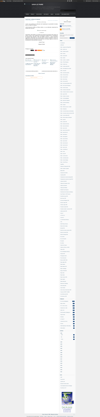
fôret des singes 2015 (63, 202)
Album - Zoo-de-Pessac (64, 162)
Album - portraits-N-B (63, 121)
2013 (61, 367)
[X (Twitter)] (69, 1)
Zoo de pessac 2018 (63, 296)
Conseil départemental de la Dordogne (66, 385)
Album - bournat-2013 (63, 55)
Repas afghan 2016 (63, 262)
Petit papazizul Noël (63, 255)
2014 (61, 365)
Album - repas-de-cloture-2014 (65, 130)
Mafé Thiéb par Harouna (64, 223)
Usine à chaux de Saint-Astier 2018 (65, 289)
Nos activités (39, 14)
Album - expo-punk (63, 70)
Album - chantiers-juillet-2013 (64, 66)
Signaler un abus (50, 416)
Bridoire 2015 (62, 170)
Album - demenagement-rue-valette (65, 68)
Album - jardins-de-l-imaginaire (65, 100)
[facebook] (67, 1)
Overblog (56, 414)
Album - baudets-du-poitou (64, 51)
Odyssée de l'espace (63, 245)
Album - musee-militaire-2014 (64, 115)
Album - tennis (62, 151)
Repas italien (62, 272)
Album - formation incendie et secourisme (66, 91)
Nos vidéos (57, 14)
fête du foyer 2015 (63, 198)
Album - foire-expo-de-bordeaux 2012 (66, 83)
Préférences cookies (70, 416)
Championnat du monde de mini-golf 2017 (66, 179)
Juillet (62, 334)
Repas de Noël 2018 (63, 270)
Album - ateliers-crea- (63, 49)
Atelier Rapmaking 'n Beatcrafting (65, 325)
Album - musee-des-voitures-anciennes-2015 (67, 113)
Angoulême (62, 164)
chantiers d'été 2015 (63, 181)
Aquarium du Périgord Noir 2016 (65, 166)
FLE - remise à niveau (63, 305)
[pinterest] (71, 1)
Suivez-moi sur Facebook (66, 25)
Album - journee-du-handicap (64, 102)
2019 (61, 354)
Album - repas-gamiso (63, 134)
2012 (61, 369)
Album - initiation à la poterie (64, 96)
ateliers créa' (62, 310)
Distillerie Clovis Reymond (64, 189)
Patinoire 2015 (62, 253)
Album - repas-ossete (63, 147)
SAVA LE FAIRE (37, 4)
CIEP (61, 377)
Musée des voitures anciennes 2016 (65, 230)
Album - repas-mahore (63, 140)
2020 (61, 352)
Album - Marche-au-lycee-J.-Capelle (65, 106)
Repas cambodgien (63, 268)
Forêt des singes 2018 (63, 204)
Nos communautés (63, 238)
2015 (61, 363)
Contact (45, 416)
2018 (61, 356)
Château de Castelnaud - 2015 (65, 183)
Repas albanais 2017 (63, 266)
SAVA (31, 416)
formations (62, 316)
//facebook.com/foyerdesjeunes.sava (67, 26)
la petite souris (62, 381)
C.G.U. (55, 416)
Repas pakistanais (63, 281)
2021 (61, 350)
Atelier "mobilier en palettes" (64, 168)
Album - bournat (62, 53)
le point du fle (62, 379)
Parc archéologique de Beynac (65, 251)
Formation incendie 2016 (64, 206)
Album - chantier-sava (63, 64)
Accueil (27, 14)
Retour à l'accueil (42, 73)
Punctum (61, 323)
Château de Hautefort (63, 185)
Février (62, 339)
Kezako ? (61, 213)
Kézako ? (32, 14)
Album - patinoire (63, 119)
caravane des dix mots (63, 321)
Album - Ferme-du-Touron (64, 74)
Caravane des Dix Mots (64, 172)
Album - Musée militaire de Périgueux (66, 117)
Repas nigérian (62, 279)
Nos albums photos (65, 14)
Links (61, 221)
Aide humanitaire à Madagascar (65, 312)
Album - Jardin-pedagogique (64, 98)
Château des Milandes (63, 187)
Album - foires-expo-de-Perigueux (65, 85)
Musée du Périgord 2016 (64, 234)
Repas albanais (62, 264)
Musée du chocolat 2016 (64, 232)
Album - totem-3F (63, 153)
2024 (61, 344)
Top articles (41, 416)
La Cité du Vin (62, 215)
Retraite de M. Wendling (64, 283)
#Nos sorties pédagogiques (54, 20)
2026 (61, 333)
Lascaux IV (62, 217)
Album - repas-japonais (63, 136)
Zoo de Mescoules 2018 (64, 294)
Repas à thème (62, 303)
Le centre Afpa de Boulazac (64, 219)
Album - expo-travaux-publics (64, 72)
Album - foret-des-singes (64, 87)
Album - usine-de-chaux (64, 155)
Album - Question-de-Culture (64, 123)
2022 (61, 348)
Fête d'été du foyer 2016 (64, 196)
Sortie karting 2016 (63, 285)
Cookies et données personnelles (61, 416)
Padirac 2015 (62, 249)
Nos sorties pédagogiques (64, 301)
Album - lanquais (63, 104)
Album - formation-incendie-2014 (65, 89)
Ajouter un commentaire (34, 77)
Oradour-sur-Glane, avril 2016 (64, 247)
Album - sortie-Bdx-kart (63, 149)
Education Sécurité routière (64, 383)
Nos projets (46, 14)
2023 (61, 346)
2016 (61, 361)
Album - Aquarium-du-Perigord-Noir (65, 47)
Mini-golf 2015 (62, 228)
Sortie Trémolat (62, 287)
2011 (61, 371)
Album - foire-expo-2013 (64, 81)
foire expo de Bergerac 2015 (64, 200)
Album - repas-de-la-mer (64, 132)
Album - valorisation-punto (64, 157)
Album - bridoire (62, 57)
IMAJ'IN (52, 14)
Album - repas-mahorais (64, 138)
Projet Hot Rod (62, 314)
